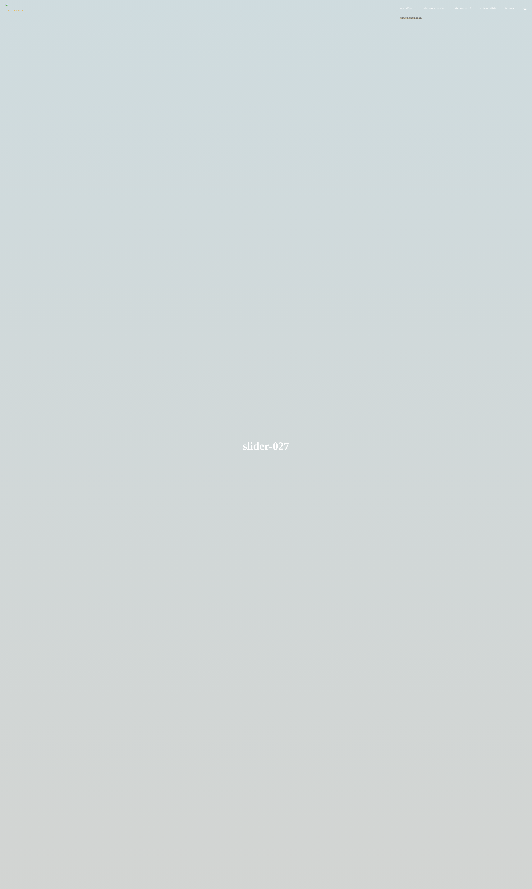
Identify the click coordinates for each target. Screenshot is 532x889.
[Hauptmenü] (523, 8)
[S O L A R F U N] (14, 8)
